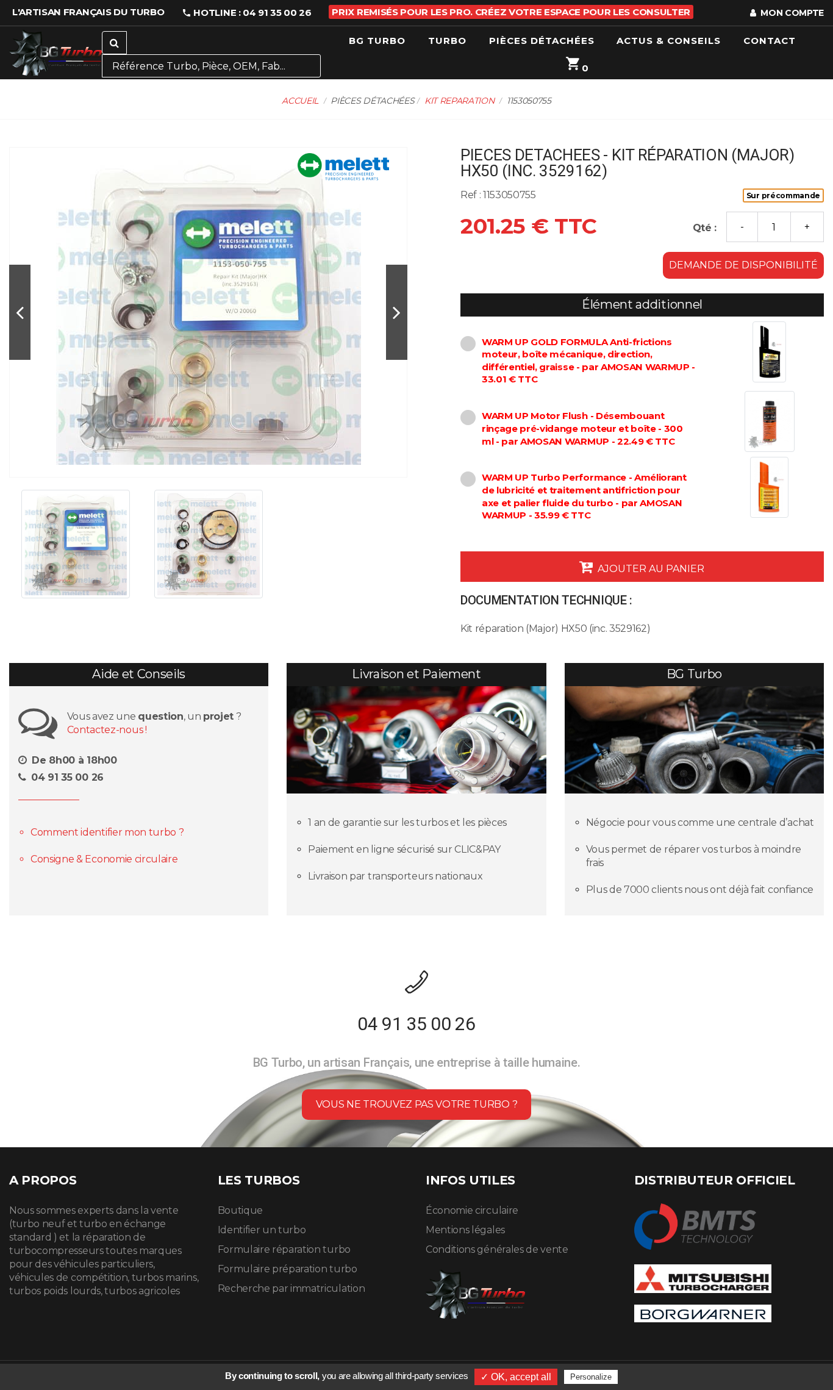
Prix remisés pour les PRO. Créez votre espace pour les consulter (511, 12)
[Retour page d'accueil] (55, 53)
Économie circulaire (472, 1210)
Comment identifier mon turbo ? (107, 832)
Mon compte (791, 12)
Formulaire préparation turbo (287, 1269)
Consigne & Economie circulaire (103, 859)
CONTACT (769, 40)
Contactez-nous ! (107, 730)
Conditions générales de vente (497, 1249)
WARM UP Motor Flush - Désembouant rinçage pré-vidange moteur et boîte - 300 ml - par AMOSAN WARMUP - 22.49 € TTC (582, 428)
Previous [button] (19, 312)
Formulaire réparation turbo (284, 1249)
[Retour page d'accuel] (475, 1292)
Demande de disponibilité (743, 265)
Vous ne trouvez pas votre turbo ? (416, 1104)
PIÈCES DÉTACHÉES (542, 40)
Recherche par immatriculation (291, 1288)
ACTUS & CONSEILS (669, 40)
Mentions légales (465, 1230)
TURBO (447, 40)
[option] (208, 312)
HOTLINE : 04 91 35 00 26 (251, 12)
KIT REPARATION (459, 100)
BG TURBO (377, 40)
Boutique (240, 1210)
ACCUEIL (300, 100)
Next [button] (396, 312)
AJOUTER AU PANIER (649, 569)
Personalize (591, 1376)
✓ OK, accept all (516, 1377)
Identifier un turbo (262, 1230)
